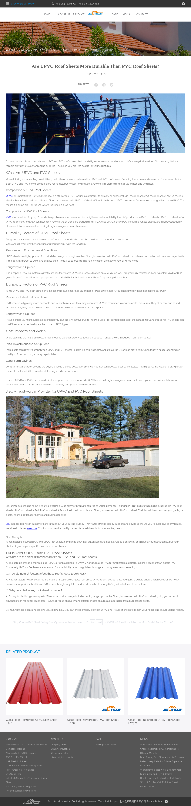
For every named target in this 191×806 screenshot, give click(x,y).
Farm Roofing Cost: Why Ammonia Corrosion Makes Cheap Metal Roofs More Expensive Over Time (162, 761)
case (99, 739)
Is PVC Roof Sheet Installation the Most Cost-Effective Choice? (139, 622)
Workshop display (59, 753)
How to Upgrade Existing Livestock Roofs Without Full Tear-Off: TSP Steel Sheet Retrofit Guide (160, 782)
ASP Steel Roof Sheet (16, 761)
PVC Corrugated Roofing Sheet (21, 786)
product (11, 739)
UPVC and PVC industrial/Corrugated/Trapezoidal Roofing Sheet (27, 778)
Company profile (59, 744)
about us (57, 739)
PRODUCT (78, 14)
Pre (92, 622)
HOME (46, 14)
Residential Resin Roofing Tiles (21, 791)
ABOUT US (64, 14)
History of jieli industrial (62, 757)
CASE (115, 14)
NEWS (126, 14)
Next (99, 622)
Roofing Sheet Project (106, 744)
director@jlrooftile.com (23, 3)
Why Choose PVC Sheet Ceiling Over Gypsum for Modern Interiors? (50, 622)
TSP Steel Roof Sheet (16, 757)
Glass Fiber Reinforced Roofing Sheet (24, 765)
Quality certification (60, 749)
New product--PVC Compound (21, 753)
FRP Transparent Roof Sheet (20, 770)
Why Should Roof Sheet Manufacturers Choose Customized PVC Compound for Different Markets (159, 748)
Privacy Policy (154, 801)
